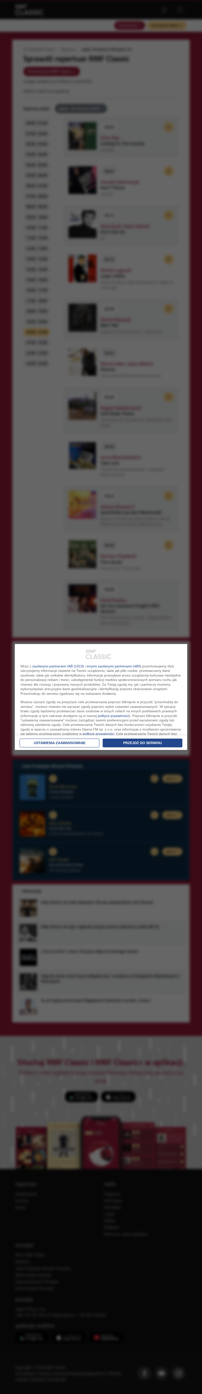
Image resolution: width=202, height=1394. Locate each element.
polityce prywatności (113, 716)
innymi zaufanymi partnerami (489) (114, 666)
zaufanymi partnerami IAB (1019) (58, 666)
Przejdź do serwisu (142, 743)
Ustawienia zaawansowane (59, 743)
